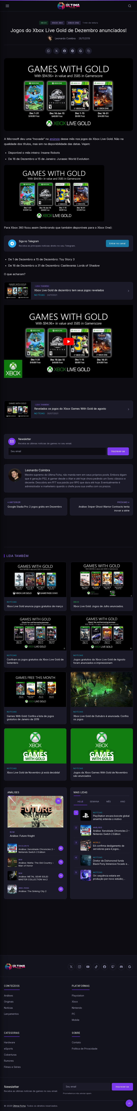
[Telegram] (72, 51)
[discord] (121, 966)
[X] (56, 51)
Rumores (9, 1060)
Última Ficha (19, 1105)
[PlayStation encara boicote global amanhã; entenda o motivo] (85, 815)
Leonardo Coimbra (65, 38)
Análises (8, 995)
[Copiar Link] (88, 51)
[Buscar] (129, 6)
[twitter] (71, 966)
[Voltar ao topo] (129, 1103)
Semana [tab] (94, 801)
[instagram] (79, 966)
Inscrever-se (118, 451)
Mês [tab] (108, 801)
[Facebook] (64, 51)
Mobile (75, 1019)
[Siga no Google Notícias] (80, 51)
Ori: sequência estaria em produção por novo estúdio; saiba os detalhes (108, 877)
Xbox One (73, 23)
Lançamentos (11, 1013)
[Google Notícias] (129, 966)
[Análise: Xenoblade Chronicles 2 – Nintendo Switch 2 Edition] (85, 830)
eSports (8, 1048)
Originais (9, 1001)
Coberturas (10, 1054)
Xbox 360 (57, 23)
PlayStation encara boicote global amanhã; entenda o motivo (111, 817)
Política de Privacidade (84, 1048)
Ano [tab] (122, 801)
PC (73, 1013)
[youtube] (88, 966)
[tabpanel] (101, 845)
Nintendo (77, 1007)
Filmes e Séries (12, 1066)
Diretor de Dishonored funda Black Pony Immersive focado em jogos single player (111, 862)
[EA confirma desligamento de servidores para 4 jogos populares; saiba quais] (85, 845)
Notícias (8, 1007)
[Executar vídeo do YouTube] (68, 341)
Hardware (9, 1042)
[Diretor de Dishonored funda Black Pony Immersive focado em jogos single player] (85, 860)
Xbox (44, 23)
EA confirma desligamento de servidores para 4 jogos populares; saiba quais (108, 847)
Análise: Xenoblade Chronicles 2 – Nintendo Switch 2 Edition (111, 832)
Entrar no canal (117, 243)
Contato (76, 1042)
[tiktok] (96, 966)
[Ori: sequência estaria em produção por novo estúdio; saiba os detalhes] (85, 875)
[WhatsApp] (48, 51)
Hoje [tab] (80, 801)
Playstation (78, 995)
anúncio (55, 139)
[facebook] (104, 966)
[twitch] (113, 966)
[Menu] (7, 6)
